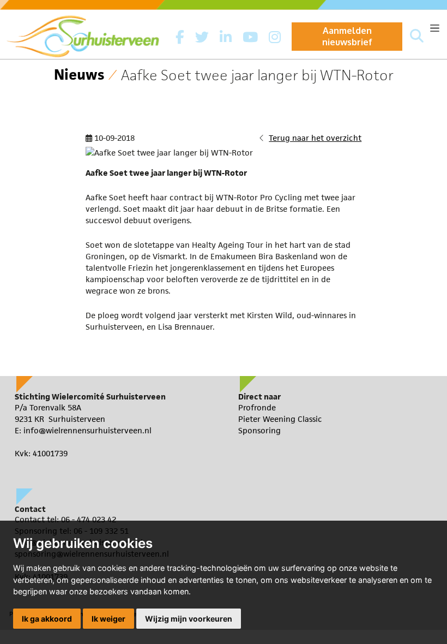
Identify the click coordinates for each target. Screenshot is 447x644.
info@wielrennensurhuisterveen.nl (87, 430)
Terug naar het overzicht (315, 138)
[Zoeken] (416, 36)
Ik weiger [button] (108, 618)
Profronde (257, 407)
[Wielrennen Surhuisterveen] (88, 33)
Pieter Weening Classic (280, 419)
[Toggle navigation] (434, 28)
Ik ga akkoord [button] (47, 618)
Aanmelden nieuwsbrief (347, 36)
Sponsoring (259, 430)
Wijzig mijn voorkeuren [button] (188, 618)
